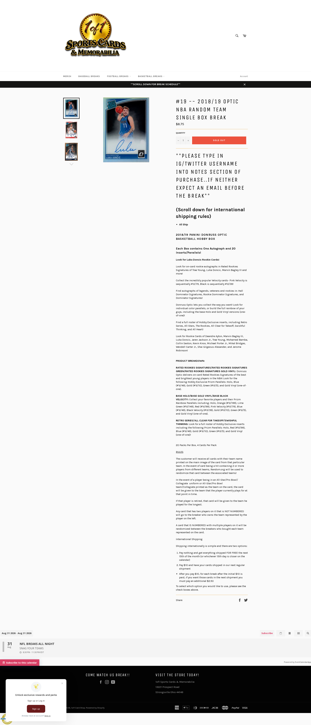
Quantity (180, 133)
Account (244, 76)
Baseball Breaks (89, 76)
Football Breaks (118, 76)
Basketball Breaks (150, 76)
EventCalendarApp (303, 662)
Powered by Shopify (95, 708)
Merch (67, 76)
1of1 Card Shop (78, 708)
